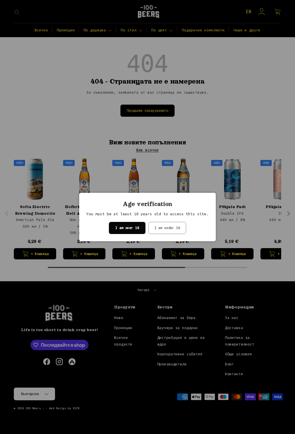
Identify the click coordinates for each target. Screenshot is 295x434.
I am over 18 (127, 228)
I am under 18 (167, 228)
